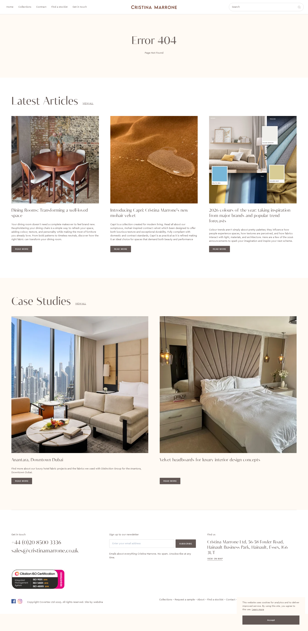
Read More (21, 249)
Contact (230, 599)
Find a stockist (215, 599)
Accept (271, 620)
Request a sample (185, 599)
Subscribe (185, 543)
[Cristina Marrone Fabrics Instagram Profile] (22, 601)
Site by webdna (94, 602)
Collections (165, 599)
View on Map (215, 558)
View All (88, 103)
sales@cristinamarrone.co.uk (44, 551)
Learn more (258, 609)
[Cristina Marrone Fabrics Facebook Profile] (14, 601)
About (200, 599)
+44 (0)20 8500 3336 (36, 542)
